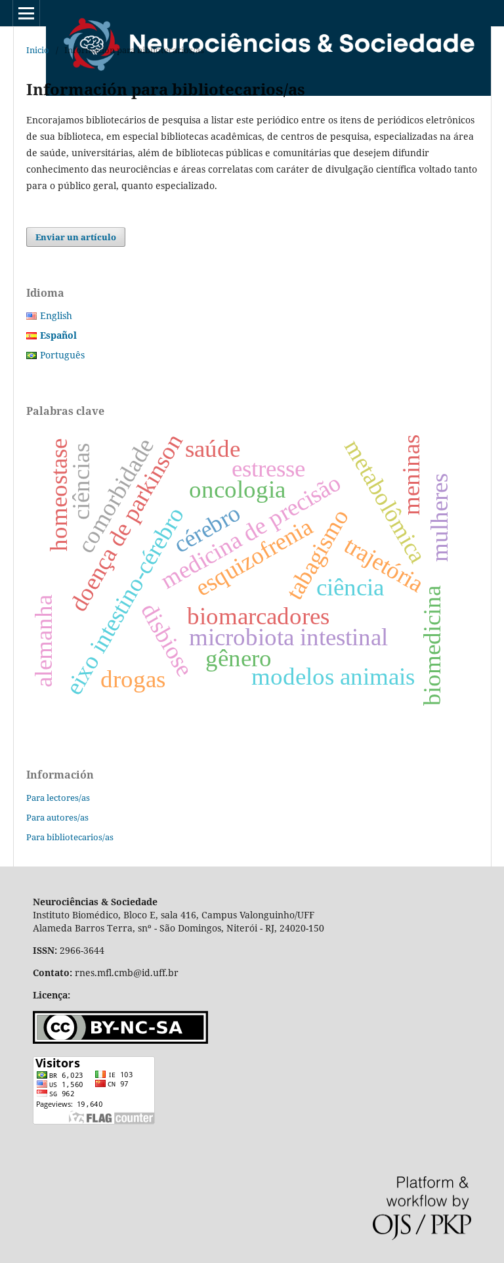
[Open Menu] (26, 13)
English (56, 315)
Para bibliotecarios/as (70, 837)
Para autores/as (57, 817)
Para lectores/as (58, 797)
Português (62, 355)
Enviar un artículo (75, 237)
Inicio (37, 50)
